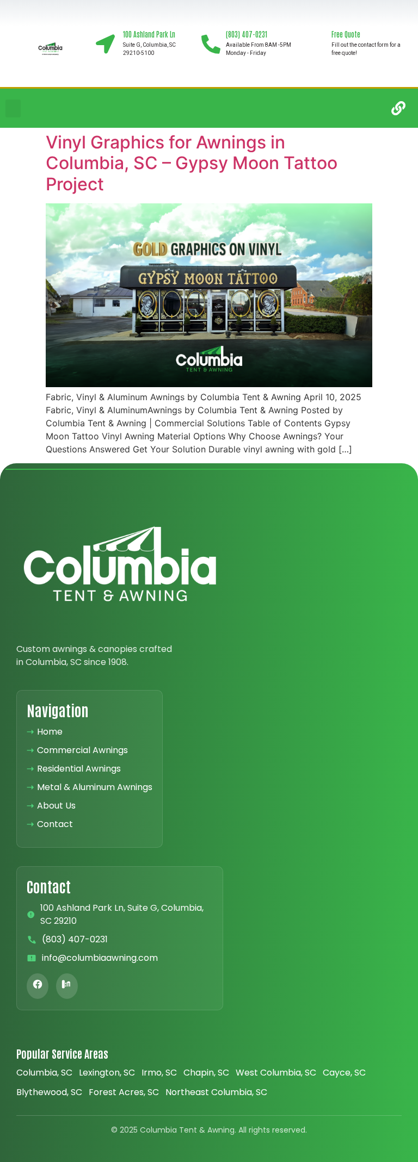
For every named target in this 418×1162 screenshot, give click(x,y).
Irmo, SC (159, 1072)
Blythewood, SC (49, 1092)
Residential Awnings (74, 768)
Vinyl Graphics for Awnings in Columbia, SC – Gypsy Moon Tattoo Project (191, 163)
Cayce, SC (344, 1072)
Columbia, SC (44, 1072)
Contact (50, 824)
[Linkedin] (364, 108)
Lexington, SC (107, 1072)
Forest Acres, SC (124, 1092)
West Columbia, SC (276, 1072)
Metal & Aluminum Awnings (89, 787)
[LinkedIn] (67, 986)
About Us (51, 805)
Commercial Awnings (77, 750)
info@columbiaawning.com (100, 958)
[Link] (398, 108)
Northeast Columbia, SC (216, 1092)
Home (45, 731)
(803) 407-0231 (75, 939)
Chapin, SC (206, 1072)
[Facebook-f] (330, 108)
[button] (13, 108)
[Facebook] (37, 986)
